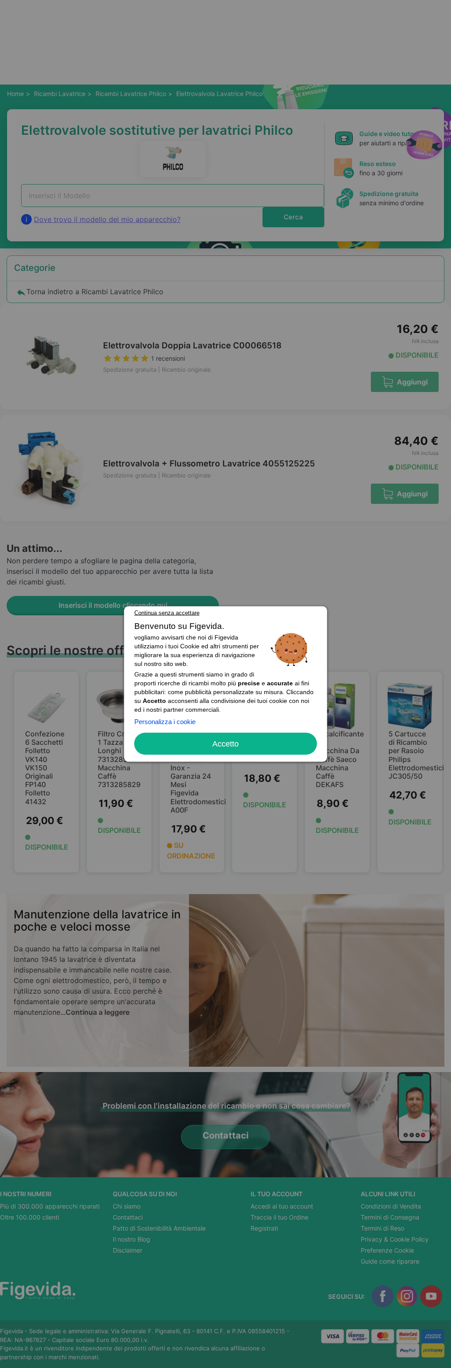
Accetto (225, 743)
